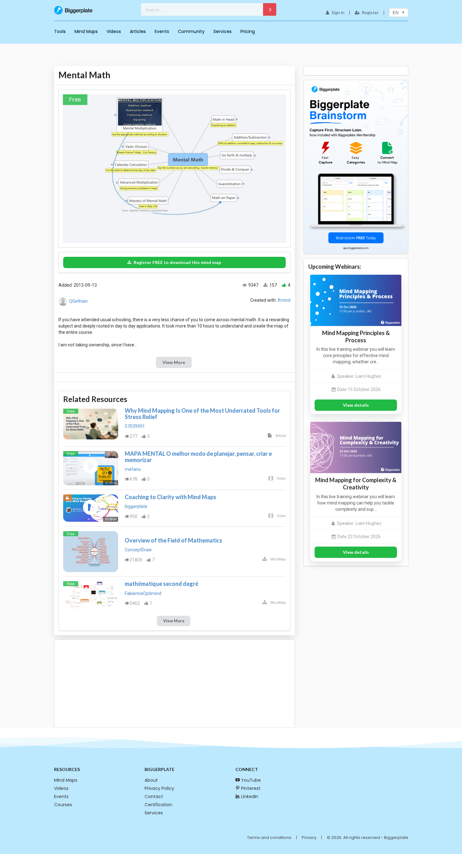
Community (191, 31)
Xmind (284, 300)
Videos (114, 31)
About (151, 780)
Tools (60, 31)
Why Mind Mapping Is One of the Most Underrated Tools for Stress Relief (202, 413)
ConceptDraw (138, 549)
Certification (158, 805)
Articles (138, 31)
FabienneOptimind (143, 593)
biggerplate (136, 506)
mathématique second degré (161, 583)
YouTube (251, 780)
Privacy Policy (159, 788)
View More (173, 362)
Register (370, 12)
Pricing (247, 31)
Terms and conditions (269, 837)
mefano (133, 469)
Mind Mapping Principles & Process (356, 336)
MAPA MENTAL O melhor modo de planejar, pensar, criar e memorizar (198, 456)
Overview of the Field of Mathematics (173, 540)
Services (222, 31)
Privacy (309, 837)
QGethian (78, 301)
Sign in (338, 12)
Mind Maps (86, 31)
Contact (154, 796)
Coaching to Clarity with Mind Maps (170, 496)
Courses (63, 805)
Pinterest (251, 788)
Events (162, 31)
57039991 (135, 426)
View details (356, 405)
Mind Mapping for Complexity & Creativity (355, 484)
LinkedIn (250, 796)
